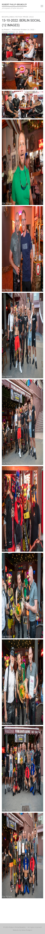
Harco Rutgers (27, 930)
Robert (7, 30)
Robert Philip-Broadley (17, 927)
